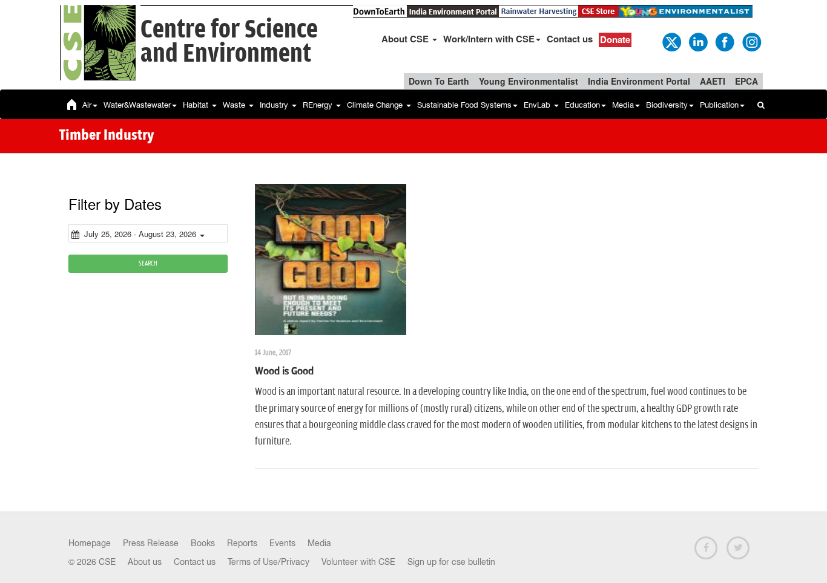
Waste (235, 104)
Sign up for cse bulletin (451, 562)
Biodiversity (667, 104)
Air (86, 104)
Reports (242, 543)
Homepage (89, 543)
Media (623, 104)
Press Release (151, 543)
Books (203, 543)
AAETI (712, 81)
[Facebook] (724, 41)
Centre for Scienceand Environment (229, 42)
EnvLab (538, 104)
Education (582, 104)
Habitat (197, 104)
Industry (275, 104)
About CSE (406, 38)
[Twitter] (671, 41)
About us (145, 562)
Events (282, 543)
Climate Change (376, 104)
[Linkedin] (697, 41)
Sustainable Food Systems (464, 104)
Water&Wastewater (137, 104)
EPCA (746, 81)
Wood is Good (284, 371)
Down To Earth (439, 81)
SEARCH (148, 263)
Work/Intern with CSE (489, 38)
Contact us (570, 38)
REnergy (319, 104)
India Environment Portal (639, 81)
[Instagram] (751, 41)
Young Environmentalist (528, 81)
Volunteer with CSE (358, 562)
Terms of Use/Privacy (268, 562)
